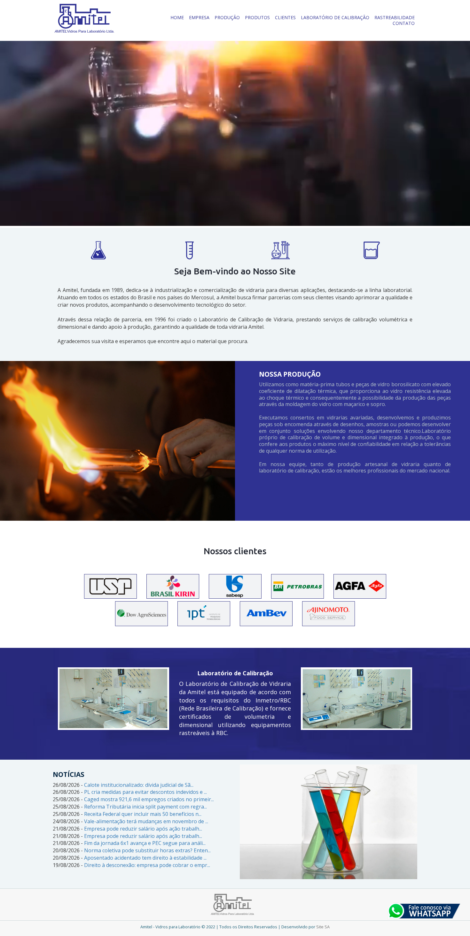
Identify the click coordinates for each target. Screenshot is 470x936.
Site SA (323, 927)
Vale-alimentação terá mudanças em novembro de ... (146, 821)
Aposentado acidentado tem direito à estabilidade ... (145, 857)
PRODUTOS (257, 17)
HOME (177, 17)
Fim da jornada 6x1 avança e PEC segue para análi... (145, 843)
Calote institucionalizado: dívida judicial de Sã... (138, 784)
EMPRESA (199, 17)
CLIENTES (285, 17)
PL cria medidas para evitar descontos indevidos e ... (145, 791)
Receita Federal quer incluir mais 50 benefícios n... (142, 813)
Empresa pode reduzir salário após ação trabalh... (143, 828)
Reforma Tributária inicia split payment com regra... (145, 806)
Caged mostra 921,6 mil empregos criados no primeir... (149, 799)
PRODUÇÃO (227, 17)
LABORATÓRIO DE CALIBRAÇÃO (335, 17)
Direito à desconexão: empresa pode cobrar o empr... (147, 865)
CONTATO (404, 23)
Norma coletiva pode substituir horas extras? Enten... (147, 850)
